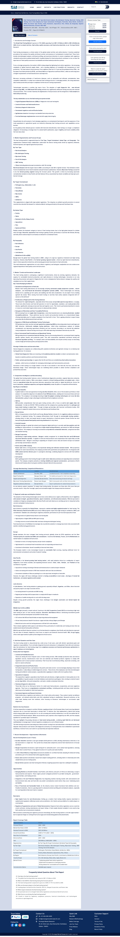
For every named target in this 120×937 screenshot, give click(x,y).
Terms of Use (98, 921)
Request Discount (98, 62)
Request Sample (97, 41)
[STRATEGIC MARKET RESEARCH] (17, 7)
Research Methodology (76, 919)
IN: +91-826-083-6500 (102, 2)
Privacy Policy (98, 924)
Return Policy (98, 929)
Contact (80, 7)
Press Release (73, 926)
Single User (92, 24)
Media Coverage (74, 921)
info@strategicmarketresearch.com (49, 919)
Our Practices (59, 7)
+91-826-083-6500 (46, 916)
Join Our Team (73, 924)
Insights (71, 7)
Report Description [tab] (20, 35)
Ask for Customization (97, 74)
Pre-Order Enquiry (97, 51)
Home (32, 7)
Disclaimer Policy (99, 926)
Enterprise (92, 28)
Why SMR (72, 916)
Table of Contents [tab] (32, 35)
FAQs (95, 916)
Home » (13, 13)
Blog (70, 929)
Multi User (92, 26)
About (39, 7)
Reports (47, 7)
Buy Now (97, 31)
